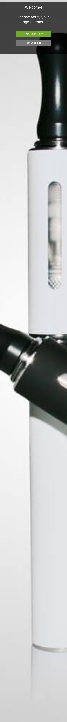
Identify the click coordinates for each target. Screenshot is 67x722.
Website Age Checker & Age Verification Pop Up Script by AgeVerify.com (63, 721)
